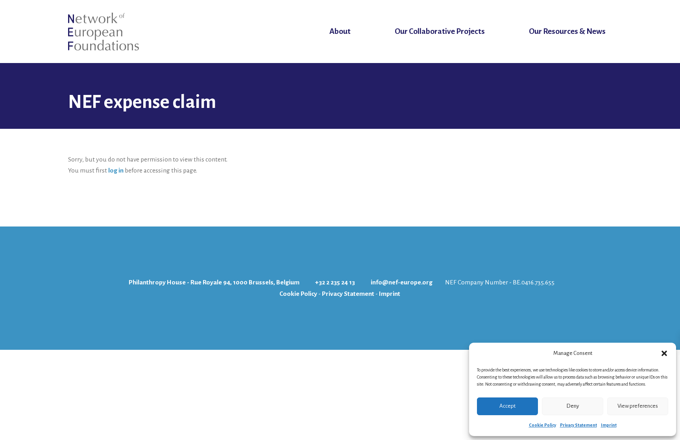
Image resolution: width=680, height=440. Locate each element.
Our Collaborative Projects (440, 31)
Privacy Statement (578, 425)
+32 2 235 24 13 (335, 282)
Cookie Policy (542, 425)
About (340, 31)
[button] (664, 353)
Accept (507, 406)
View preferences (637, 406)
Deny (572, 406)
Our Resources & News (567, 31)
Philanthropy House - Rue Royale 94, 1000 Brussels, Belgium (214, 282)
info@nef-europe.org (401, 282)
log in (116, 170)
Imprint (609, 425)
